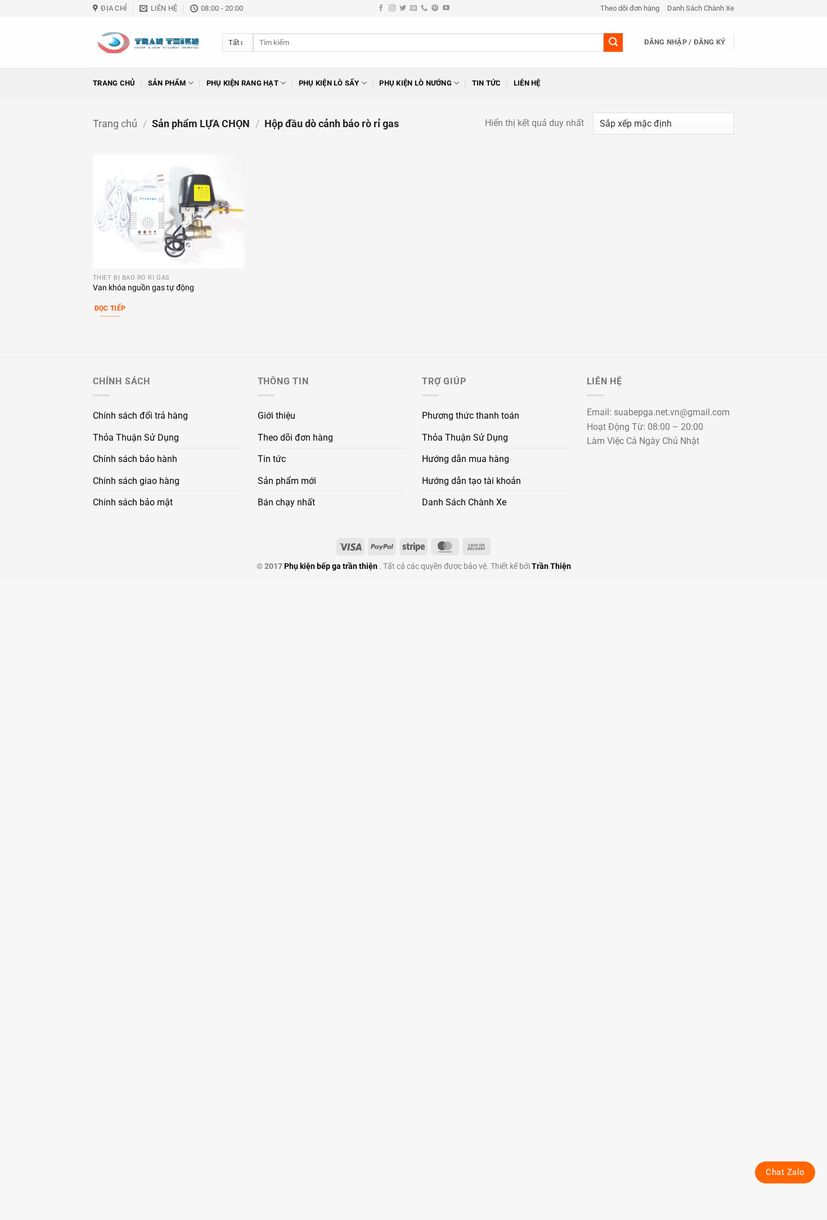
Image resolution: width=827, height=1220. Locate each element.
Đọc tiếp (110, 308)
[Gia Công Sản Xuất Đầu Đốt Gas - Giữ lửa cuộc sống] (149, 42)
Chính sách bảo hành (135, 459)
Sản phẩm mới (287, 481)
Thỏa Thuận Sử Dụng (136, 437)
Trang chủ (114, 83)
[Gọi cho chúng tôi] (424, 8)
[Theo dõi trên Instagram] (392, 8)
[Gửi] (613, 42)
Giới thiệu (276, 415)
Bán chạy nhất (286, 502)
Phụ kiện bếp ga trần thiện (330, 566)
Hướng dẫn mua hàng (465, 459)
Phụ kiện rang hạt (242, 83)
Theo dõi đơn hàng (629, 8)
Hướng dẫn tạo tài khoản (471, 481)
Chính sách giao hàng (136, 481)
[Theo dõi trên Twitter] (402, 8)
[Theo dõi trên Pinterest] (435, 8)
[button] (685, 42)
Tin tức (486, 83)
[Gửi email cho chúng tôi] (413, 8)
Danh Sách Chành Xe (700, 8)
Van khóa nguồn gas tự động (143, 288)
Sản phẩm (167, 83)
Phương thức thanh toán (470, 415)
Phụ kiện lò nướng (415, 83)
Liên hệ (527, 83)
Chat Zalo (785, 1172)
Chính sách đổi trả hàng (140, 415)
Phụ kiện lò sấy (329, 83)
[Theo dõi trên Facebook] (380, 8)
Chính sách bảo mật (133, 502)
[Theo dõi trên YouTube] (446, 8)
